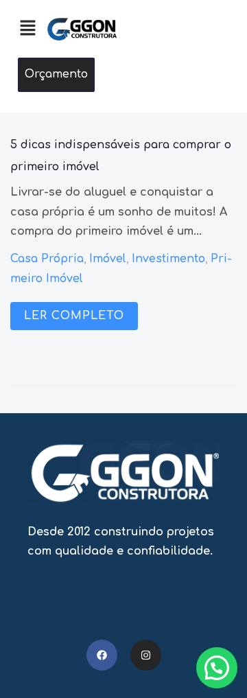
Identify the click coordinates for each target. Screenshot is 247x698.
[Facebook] (101, 655)
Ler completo (74, 316)
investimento (168, 259)
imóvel (107, 259)
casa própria (47, 259)
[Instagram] (145, 655)
